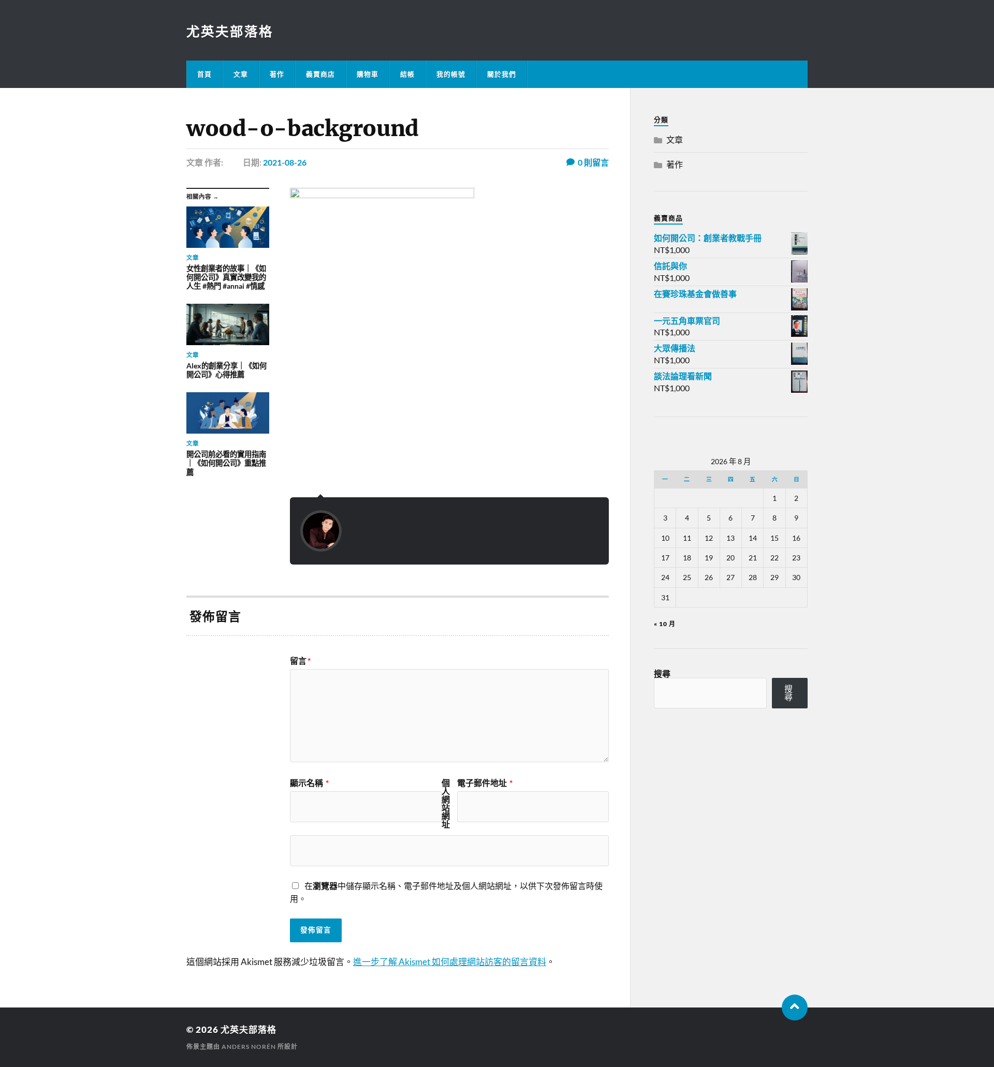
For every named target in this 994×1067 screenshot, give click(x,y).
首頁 (204, 74)
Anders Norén (249, 1046)
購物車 (367, 74)
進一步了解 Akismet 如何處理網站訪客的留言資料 (449, 961)
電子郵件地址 (485, 783)
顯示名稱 (309, 783)
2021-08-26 (284, 162)
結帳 (407, 74)
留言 (300, 661)
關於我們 (501, 74)
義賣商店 (320, 74)
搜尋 (662, 673)
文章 (240, 74)
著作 (277, 74)
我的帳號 (450, 74)
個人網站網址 (446, 803)
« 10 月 (665, 624)
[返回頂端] (795, 1007)
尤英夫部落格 (229, 31)
